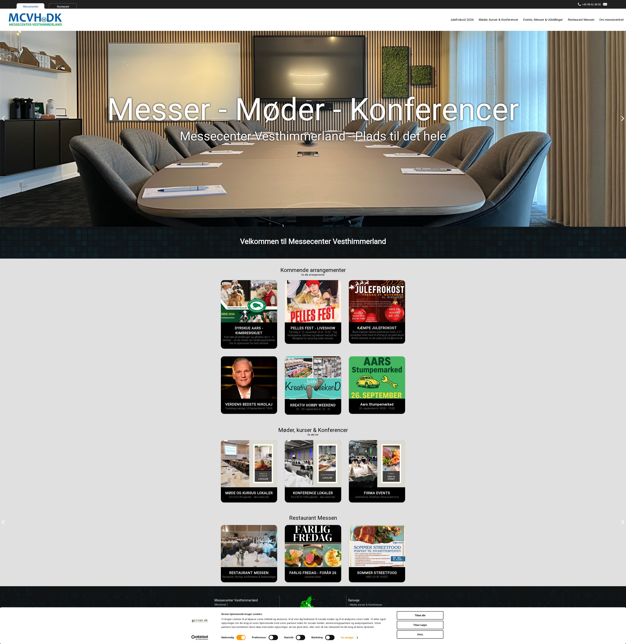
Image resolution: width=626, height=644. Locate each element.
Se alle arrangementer (313, 274)
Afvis (420, 634)
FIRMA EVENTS (377, 493)
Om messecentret (611, 20)
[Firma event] (377, 463)
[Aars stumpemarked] (377, 377)
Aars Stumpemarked (377, 404)
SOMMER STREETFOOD (377, 573)
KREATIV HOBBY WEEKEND (313, 405)
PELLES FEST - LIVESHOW (313, 328)
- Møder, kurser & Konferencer (365, 604)
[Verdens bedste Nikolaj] (249, 377)
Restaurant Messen (581, 20)
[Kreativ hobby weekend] (313, 377)
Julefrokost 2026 (462, 20)
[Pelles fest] (313, 301)
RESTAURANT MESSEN (249, 573)
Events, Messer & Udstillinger (543, 20)
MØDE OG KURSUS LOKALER (249, 493)
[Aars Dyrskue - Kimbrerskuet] (249, 301)
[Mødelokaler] (249, 463)
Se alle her (313, 434)
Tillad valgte (420, 625)
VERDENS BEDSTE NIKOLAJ (249, 404)
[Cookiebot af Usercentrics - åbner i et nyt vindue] (200, 637)
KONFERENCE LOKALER (313, 493)
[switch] (273, 637)
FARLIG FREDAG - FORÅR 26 (312, 573)
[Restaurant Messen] (249, 546)
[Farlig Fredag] (313, 546)
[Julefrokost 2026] (377, 301)
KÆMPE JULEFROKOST (377, 328)
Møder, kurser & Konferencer (498, 20)
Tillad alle (420, 615)
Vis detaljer (347, 637)
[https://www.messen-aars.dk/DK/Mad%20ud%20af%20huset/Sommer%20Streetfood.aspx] (377, 546)
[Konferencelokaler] (313, 463)
